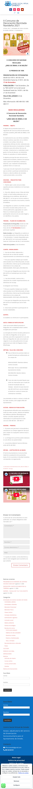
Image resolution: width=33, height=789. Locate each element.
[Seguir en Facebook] (10, 9)
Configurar (16, 785)
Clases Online (8, 612)
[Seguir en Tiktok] (18, 9)
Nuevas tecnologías (10, 625)
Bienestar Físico (9, 610)
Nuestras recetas (10, 635)
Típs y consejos (10, 640)
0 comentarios (18, 30)
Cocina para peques (11, 630)
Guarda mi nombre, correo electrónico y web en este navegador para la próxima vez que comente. (15, 559)
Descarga (11, 468)
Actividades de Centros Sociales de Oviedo (15, 600)
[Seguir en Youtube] (22, 9)
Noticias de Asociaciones (10, 669)
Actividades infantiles (11, 604)
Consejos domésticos (10, 615)
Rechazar (16, 781)
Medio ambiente (9, 623)
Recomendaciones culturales (13, 643)
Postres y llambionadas (12, 638)
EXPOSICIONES (7, 654)
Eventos (7, 666)
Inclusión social (9, 620)
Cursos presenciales (10, 663)
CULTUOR (6, 648)
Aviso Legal (16, 757)
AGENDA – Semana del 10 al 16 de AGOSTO (15, 591)
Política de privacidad (16, 760)
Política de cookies (16, 763)
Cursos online (8, 661)
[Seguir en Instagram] (14, 9)
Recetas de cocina (10, 628)
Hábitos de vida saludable (13, 633)
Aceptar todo (16, 777)
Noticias (11, 30)
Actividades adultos (10, 602)
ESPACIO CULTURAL (8, 651)
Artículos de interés (10, 658)
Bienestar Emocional (10, 607)
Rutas (6, 646)
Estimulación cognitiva (11, 617)
